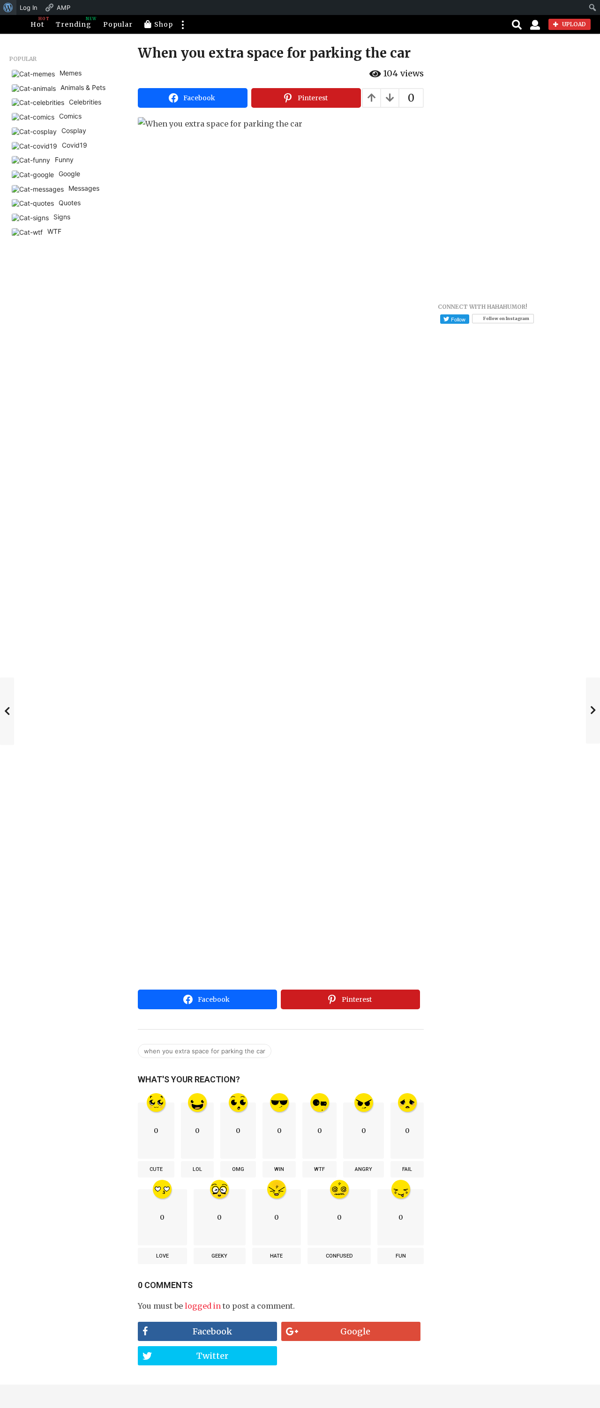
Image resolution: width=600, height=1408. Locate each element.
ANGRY (363, 1169)
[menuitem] (8, 7)
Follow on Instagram (506, 318)
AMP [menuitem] (63, 7)
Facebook (212, 1331)
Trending (73, 22)
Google (355, 1331)
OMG (238, 1169)
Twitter (212, 1355)
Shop (163, 24)
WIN (279, 1169)
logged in (203, 1306)
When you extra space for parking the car (204, 1051)
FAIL (407, 1169)
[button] (182, 24)
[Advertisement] (281, 915)
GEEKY (219, 1256)
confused (339, 1256)
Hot (37, 22)
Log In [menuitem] (29, 7)
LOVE (162, 1256)
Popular (118, 24)
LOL (197, 1169)
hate (276, 1256)
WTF (319, 1169)
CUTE (156, 1169)
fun (401, 1256)
